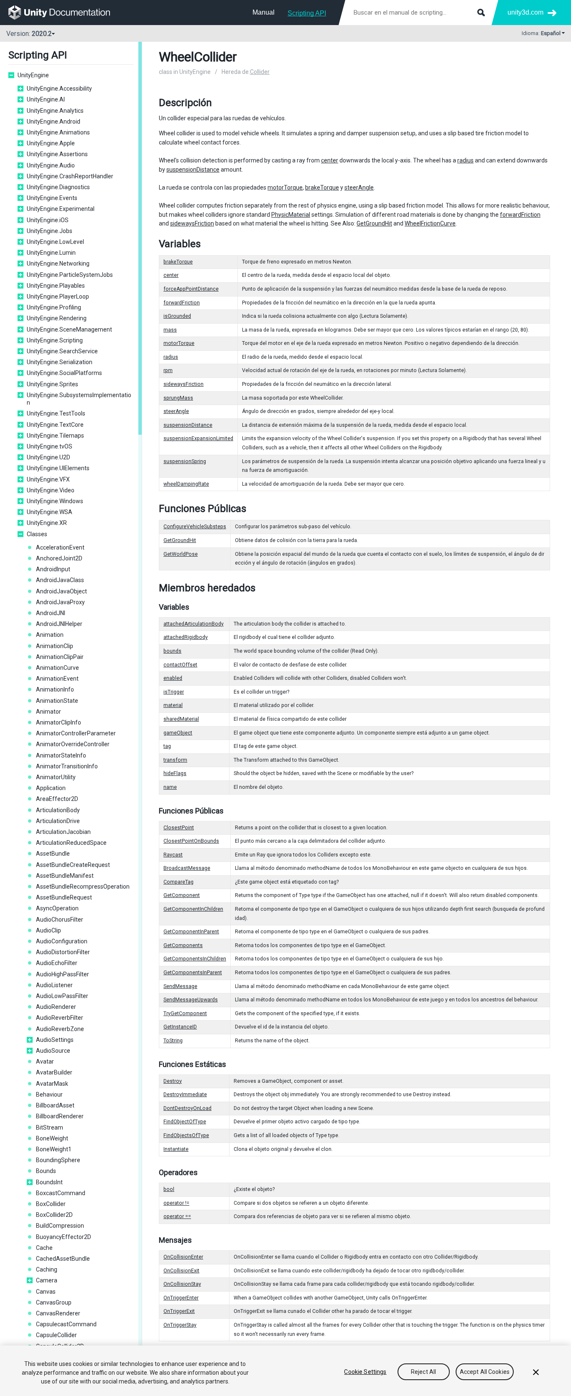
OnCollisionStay (182, 1284)
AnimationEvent (57, 678)
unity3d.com (525, 12)
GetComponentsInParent (192, 972)
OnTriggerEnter (181, 1298)
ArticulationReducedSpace (71, 842)
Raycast (173, 855)
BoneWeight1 (53, 1149)
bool (168, 1189)
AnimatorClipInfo (58, 722)
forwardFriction (520, 214)
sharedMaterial (181, 719)
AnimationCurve (57, 667)
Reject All (423, 1371)
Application (51, 788)
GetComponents (183, 945)
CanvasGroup (53, 1302)
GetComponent (181, 895)
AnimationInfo (55, 689)
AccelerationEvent (60, 547)
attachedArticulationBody (193, 624)
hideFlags (174, 773)
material (173, 705)
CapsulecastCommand (66, 1324)
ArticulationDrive (58, 821)
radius (465, 160)
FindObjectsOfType (186, 1135)
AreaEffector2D (57, 799)
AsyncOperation (57, 908)
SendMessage (180, 986)
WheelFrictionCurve (430, 223)
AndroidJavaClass (60, 580)
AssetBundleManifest (65, 875)
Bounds (46, 1171)
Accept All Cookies (485, 1371)
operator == (177, 1216)
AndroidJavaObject (61, 591)
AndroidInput (53, 569)
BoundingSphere (58, 1160)
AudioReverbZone (60, 1029)
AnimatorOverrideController (73, 744)
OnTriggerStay (179, 1325)
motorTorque (285, 187)
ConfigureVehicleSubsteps (194, 527)
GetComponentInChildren (193, 909)
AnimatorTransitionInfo (67, 766)
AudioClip (48, 930)
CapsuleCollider (56, 1335)
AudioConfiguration (61, 941)
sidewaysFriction (192, 223)
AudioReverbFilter (59, 1017)
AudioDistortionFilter (63, 952)
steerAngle (359, 187)
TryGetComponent (185, 1013)
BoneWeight (52, 1138)
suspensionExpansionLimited (198, 438)
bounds (172, 651)
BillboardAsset (55, 1105)
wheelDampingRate (186, 484)
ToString (173, 1041)
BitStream (49, 1127)
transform (175, 760)
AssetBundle (53, 853)
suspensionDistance (192, 169)
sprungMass (178, 398)
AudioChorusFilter (59, 919)
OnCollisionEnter (183, 1257)
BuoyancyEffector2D (63, 1237)
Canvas (46, 1291)
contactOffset (180, 665)
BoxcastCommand (60, 1193)
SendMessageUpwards (190, 1000)
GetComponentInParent (191, 932)
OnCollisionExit (181, 1271)
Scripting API (307, 13)
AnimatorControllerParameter (76, 733)
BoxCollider (51, 1204)
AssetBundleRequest (64, 897)
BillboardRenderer (60, 1116)
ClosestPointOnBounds (191, 841)
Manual (263, 12)
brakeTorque (322, 187)
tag (167, 746)
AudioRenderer (56, 1006)
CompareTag (178, 882)
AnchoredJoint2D (59, 558)
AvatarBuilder (54, 1072)
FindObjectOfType (184, 1122)
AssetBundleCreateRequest (73, 864)
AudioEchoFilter (56, 963)
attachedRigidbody (185, 637)
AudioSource (53, 1050)
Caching (46, 1269)
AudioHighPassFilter (62, 974)
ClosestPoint (178, 828)
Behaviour (49, 1094)
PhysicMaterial (290, 214)
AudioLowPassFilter (62, 996)
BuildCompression (60, 1225)
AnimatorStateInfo (61, 755)
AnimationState (57, 700)
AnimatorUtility (56, 777)
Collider (260, 71)
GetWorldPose (180, 554)
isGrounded (177, 316)
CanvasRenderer (58, 1313)
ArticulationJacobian (63, 831)
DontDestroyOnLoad (187, 1108)
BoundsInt (49, 1182)
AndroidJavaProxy (60, 602)
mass (170, 330)
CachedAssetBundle (63, 1258)
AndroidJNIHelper (59, 624)
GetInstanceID (180, 1027)
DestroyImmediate (185, 1094)
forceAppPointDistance (191, 289)
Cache (44, 1247)
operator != (176, 1203)
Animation (50, 634)
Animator (48, 711)
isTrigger (173, 692)
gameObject (177, 733)
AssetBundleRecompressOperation (83, 886)
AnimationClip (54, 646)
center (329, 160)
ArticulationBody (58, 810)
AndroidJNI (50, 613)
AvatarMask (52, 1083)
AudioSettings (55, 1039)
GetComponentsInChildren (194, 959)
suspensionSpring (184, 461)
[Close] (536, 1372)
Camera (46, 1280)
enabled (172, 678)
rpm (168, 370)
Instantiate (176, 1149)
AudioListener (54, 985)
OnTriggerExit (179, 1311)
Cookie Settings (365, 1371)
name (170, 787)
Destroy (172, 1081)
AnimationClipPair (60, 657)
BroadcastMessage (186, 868)
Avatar (45, 1061)
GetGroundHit (374, 223)
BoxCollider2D (54, 1214)
